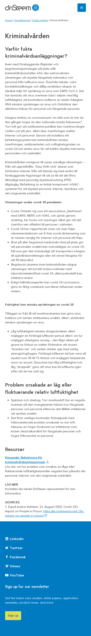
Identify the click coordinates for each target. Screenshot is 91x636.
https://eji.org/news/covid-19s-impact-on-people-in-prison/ (44, 513)
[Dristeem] (22, 7)
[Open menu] (81, 7)
